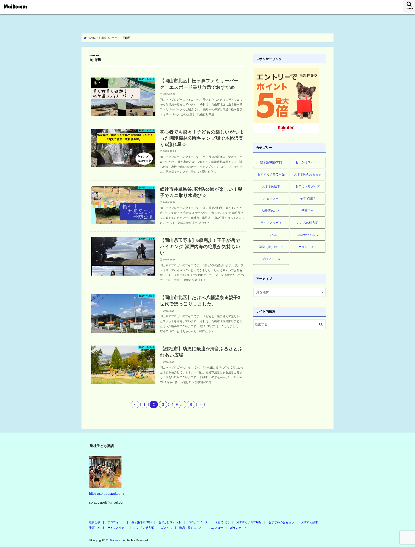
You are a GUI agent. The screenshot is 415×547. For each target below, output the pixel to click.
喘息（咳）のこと (271, 247)
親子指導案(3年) (271, 162)
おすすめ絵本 (271, 186)
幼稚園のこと (271, 210)
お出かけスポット (307, 162)
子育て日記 (307, 198)
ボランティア (307, 247)
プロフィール (271, 259)
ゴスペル (271, 234)
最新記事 (94, 522)
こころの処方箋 (307, 222)
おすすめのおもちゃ (307, 174)
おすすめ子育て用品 (271, 174)
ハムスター (271, 198)
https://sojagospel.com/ (106, 493)
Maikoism (15, 6)
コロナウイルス (307, 234)
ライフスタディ (271, 222)
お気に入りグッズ (307, 186)
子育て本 (308, 210)
